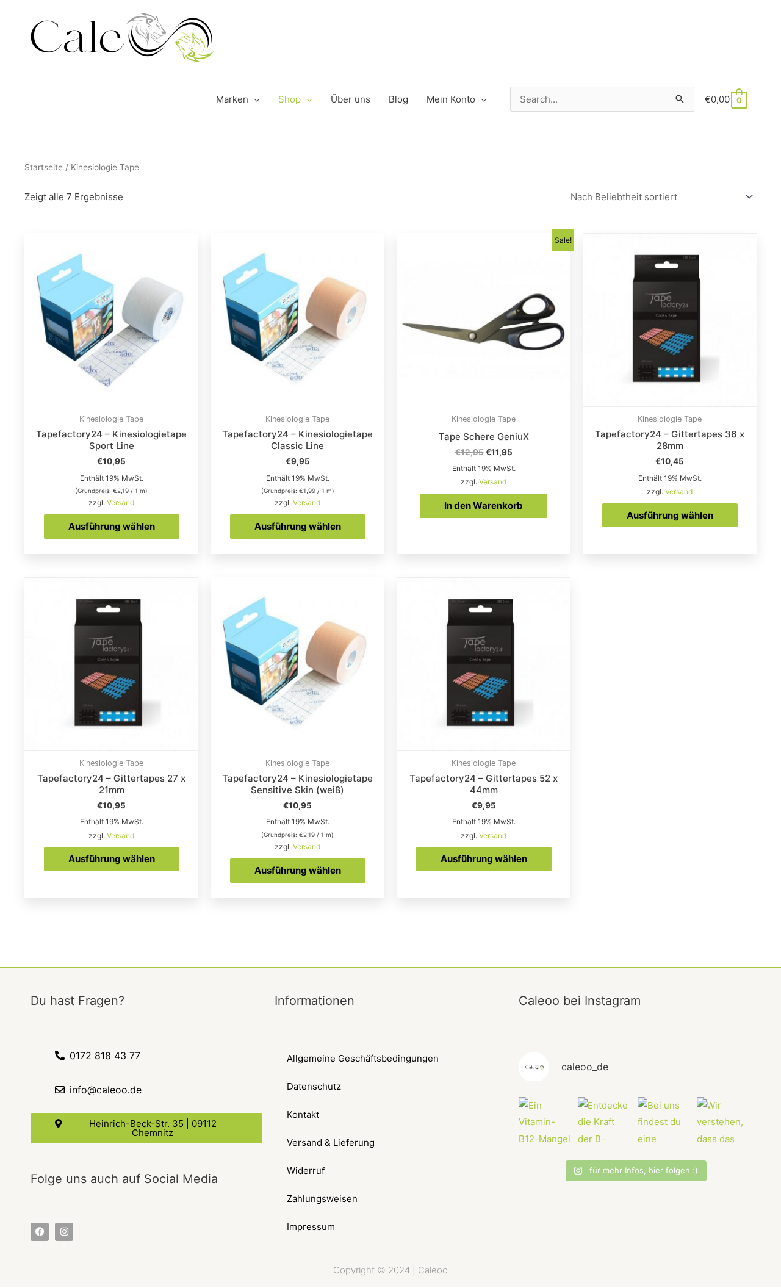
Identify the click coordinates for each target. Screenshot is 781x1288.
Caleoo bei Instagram (580, 1000)
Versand (120, 502)
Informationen (315, 1000)
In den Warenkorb (483, 505)
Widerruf (306, 1170)
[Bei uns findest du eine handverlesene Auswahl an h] (664, 1123)
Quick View (111, 397)
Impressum (311, 1226)
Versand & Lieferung (331, 1142)
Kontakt (303, 1114)
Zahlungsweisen (322, 1198)
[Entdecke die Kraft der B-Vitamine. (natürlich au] (605, 1123)
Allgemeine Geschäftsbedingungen (363, 1058)
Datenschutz (314, 1086)
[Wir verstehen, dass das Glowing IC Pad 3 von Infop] (723, 1123)
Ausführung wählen (111, 526)
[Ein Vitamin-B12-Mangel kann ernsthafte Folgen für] (545, 1123)
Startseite (43, 167)
